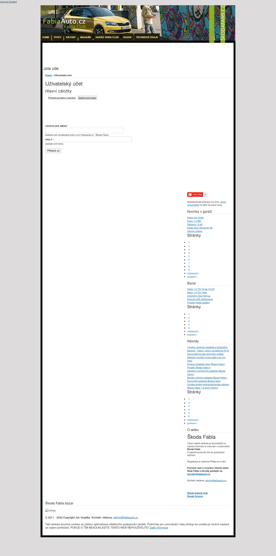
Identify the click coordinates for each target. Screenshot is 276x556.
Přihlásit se (62, 97)
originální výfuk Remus (198, 295)
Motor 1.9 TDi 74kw (197, 292)
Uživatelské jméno (56, 126)
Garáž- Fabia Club (107, 37)
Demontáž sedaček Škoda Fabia (203, 380)
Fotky (57, 37)
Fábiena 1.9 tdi (194, 224)
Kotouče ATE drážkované (200, 299)
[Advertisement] (110, 51)
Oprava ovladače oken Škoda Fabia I (206, 364)
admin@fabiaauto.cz (215, 480)
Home (45, 37)
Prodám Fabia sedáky (198, 302)
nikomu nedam (194, 231)
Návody (71, 37)
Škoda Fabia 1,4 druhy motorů (202, 387)
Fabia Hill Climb (195, 217)
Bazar (127, 37)
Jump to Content (8, 1)
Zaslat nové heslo (87, 97)
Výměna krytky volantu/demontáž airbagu (208, 384)
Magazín (85, 37)
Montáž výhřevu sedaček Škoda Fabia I (207, 377)
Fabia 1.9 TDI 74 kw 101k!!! (201, 289)
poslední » (192, 276)
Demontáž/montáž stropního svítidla (205, 353)
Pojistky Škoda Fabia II (198, 367)
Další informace (159, 527)
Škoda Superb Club (197, 493)
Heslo (49, 139)
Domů (48, 75)
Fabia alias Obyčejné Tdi (200, 227)
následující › (193, 273)
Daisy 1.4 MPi (194, 220)
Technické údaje (147, 37)
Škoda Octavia (195, 496)
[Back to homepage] (138, 41)
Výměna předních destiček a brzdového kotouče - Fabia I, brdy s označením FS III (208, 349)
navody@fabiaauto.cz (198, 474)
